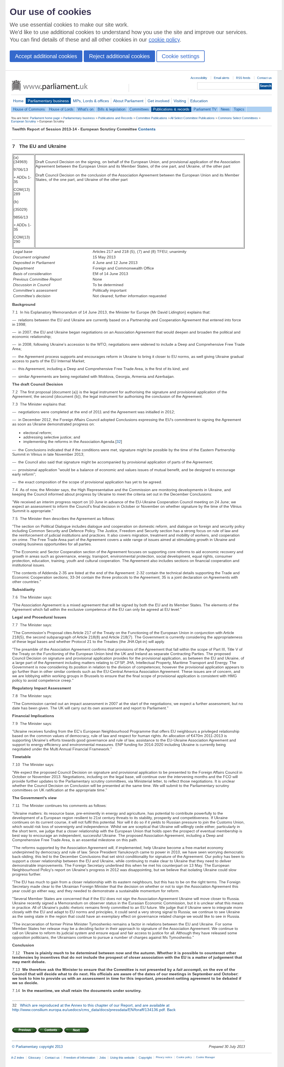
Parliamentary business (48, 101)
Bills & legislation (111, 109)
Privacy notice (164, 1057)
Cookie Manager (205, 1057)
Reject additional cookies (119, 56)
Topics (239, 109)
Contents (147, 129)
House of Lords (61, 109)
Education (199, 101)
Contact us (264, 77)
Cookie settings (180, 56)
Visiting (180, 101)
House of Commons (29, 109)
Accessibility (199, 77)
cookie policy (164, 40)
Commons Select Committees (238, 118)
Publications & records (171, 109)
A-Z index (17, 1057)
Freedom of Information (79, 1057)
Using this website (122, 1057)
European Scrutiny (23, 121)
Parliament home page (45, 118)
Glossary (34, 1057)
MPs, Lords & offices (91, 101)
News (225, 109)
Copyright (145, 1057)
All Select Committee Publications (192, 118)
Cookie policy (184, 1057)
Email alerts (221, 77)
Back (171, 1009)
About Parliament (128, 101)
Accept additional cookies (46, 56)
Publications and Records (115, 118)
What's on (85, 109)
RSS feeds (243, 77)
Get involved (158, 101)
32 (118, 441)
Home (18, 101)
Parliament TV (205, 109)
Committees (139, 109)
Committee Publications (151, 118)
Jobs (102, 1057)
